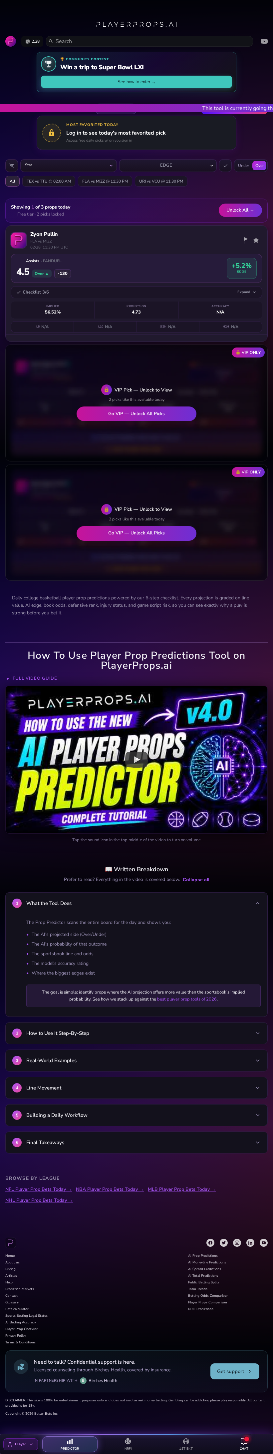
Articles (11, 1275)
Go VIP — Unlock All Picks (136, 413)
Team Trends (197, 1289)
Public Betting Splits (203, 1282)
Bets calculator (17, 1309)
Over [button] (259, 165)
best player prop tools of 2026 (187, 999)
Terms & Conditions (20, 1342)
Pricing (10, 1269)
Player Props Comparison (207, 1302)
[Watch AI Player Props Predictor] (136, 760)
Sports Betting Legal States (26, 1315)
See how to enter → (137, 81)
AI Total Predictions (203, 1275)
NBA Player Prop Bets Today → (110, 1189)
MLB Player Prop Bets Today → (182, 1189)
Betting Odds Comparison (208, 1295)
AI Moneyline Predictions (207, 1262)
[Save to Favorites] (256, 240)
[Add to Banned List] (245, 240)
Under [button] (243, 165)
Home (10, 1255)
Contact (11, 1295)
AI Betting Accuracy (20, 1322)
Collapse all (196, 879)
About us (12, 1262)
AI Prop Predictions (203, 1255)
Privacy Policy (15, 1335)
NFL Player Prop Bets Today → (38, 1189)
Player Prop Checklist (21, 1329)
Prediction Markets (19, 1289)
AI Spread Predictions (204, 1269)
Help (9, 1282)
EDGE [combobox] (166, 165)
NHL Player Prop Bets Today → (39, 1200)
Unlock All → (240, 210)
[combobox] (69, 166)
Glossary (12, 1302)
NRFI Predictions (200, 1309)
